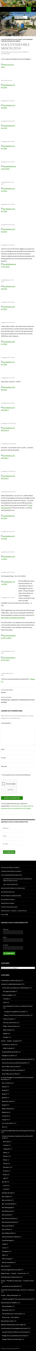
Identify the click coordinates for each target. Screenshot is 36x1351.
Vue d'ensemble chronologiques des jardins (17, 40)
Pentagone (5, 1251)
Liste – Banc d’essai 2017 (10, 884)
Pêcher (5, 1160)
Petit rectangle (6, 1259)
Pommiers (6, 1167)
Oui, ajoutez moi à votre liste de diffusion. (16, 775)
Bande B (4, 1090)
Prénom (5, 828)
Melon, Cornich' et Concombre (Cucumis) (17, 1015)
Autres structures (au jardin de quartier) (14, 1063)
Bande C (4, 1094)
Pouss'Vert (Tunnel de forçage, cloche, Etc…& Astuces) (17, 1290)
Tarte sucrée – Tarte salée (9, 1317)
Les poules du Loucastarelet (10, 1286)
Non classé (4, 914)
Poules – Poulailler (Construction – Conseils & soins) (17, 1281)
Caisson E (5, 1116)
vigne (4, 1178)
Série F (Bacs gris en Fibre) (10, 1074)
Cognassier (6, 1149)
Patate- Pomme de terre (10, 1026)
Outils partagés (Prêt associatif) (11, 875)
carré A (5, 1185)
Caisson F (5, 1119)
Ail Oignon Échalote (9, 991)
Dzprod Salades (7, 1306)
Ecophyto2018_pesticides (9, 907)
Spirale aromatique (8, 1262)
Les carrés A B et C (8, 1123)
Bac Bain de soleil (7, 1193)
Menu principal (33, 9)
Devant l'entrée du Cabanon (10, 1237)
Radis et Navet (7, 1030)
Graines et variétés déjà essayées (11, 984)
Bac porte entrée (7, 1226)
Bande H (4, 1105)
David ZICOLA (17, 52)
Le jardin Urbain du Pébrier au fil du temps (15, 1332)
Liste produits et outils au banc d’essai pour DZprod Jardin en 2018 (17, 879)
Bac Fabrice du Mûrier (9, 1218)
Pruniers (5, 1171)
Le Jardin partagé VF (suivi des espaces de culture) (17, 1299)
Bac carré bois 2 (7, 1200)
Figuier (5, 1152)
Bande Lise (5, 1112)
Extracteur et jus (7, 1310)
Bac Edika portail (7, 1211)
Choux (5, 1002)
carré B (5, 1189)
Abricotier (6, 1141)
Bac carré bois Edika (8, 1204)
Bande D (4, 1097)
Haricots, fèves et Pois (10, 1022)
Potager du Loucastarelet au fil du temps (14, 1335)
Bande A (4, 1086)
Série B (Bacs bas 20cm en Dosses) (12, 1070)
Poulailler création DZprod (10, 867)
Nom (3, 749)
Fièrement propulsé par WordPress (10, 1348)
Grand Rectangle (7, 1240)
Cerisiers (6, 1145)
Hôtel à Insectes (8, 1048)
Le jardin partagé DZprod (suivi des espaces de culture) (18, 1130)
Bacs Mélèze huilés (8, 1233)
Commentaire (6, 723)
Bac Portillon (6, 1229)
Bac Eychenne (6, 1215)
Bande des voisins (7, 1101)
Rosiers (5, 1174)
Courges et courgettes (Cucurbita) (14, 1011)
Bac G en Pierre (7, 1083)
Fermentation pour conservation (12, 1313)
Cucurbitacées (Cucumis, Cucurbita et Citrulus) (17, 1006)
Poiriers (5, 1163)
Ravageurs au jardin (7, 903)
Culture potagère (7, 995)
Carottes (5, 999)
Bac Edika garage (7, 1207)
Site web (4, 766)
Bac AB (4, 1182)
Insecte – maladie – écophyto (10, 1041)
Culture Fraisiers (8, 1019)
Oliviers (5, 1156)
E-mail (3, 758)
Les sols (7, 691)
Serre (3, 1127)
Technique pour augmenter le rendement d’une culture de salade (18, 700)
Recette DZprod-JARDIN (9, 1303)
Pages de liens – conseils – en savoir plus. (14, 911)
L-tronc (4, 1248)
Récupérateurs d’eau (8, 892)
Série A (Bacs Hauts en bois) (10, 1066)
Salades (5, 1033)
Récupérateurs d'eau (7, 1321)
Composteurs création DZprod (11, 871)
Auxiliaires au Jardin (8, 899)
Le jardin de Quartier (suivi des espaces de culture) (16, 1059)
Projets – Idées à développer (9, 1295)
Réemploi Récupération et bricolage (13, 888)
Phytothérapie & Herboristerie (11, 895)
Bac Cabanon (6, 1196)
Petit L (4, 1255)
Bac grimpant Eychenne (9, 1222)
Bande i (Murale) (7, 1108)
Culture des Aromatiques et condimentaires (15, 988)
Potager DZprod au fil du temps (11, 39)
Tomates (5, 1037)
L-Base (4, 1244)
